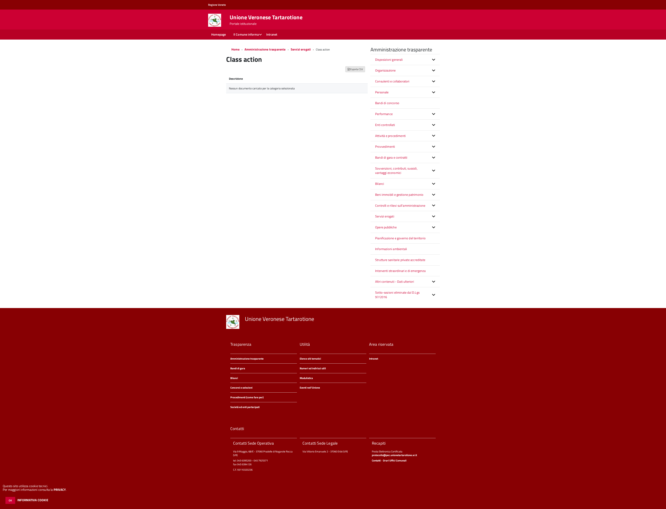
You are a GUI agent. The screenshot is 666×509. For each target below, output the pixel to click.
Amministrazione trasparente (265, 49)
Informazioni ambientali (391, 249)
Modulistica (306, 378)
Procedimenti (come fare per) (247, 397)
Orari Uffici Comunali (395, 460)
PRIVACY (60, 489)
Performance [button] (384, 114)
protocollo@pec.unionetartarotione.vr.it (394, 455)
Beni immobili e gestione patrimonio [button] (399, 194)
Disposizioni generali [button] (389, 59)
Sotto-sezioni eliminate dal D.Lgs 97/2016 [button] (397, 294)
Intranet (271, 34)
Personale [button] (382, 92)
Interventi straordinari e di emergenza (400, 270)
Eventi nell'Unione (310, 388)
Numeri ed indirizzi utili (313, 368)
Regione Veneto (217, 5)
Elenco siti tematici (310, 359)
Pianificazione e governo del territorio (400, 238)
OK (10, 500)
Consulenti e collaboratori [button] (392, 81)
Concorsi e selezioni (241, 388)
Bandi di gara (237, 368)
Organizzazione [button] (385, 70)
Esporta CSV (356, 69)
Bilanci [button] (379, 183)
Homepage (218, 34)
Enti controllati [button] (385, 125)
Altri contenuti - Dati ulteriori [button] (394, 281)
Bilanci (234, 378)
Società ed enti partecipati (245, 407)
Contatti (376, 460)
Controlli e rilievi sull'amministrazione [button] (400, 205)
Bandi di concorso (387, 103)
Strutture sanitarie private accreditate (400, 260)
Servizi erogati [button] (384, 216)
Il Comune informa (246, 34)
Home (235, 49)
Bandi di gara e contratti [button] (391, 157)
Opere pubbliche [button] (386, 227)
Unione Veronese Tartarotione (266, 20)
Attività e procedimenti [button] (390, 135)
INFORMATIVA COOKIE (32, 500)
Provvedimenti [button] (385, 146)
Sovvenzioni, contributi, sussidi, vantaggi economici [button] (396, 170)
